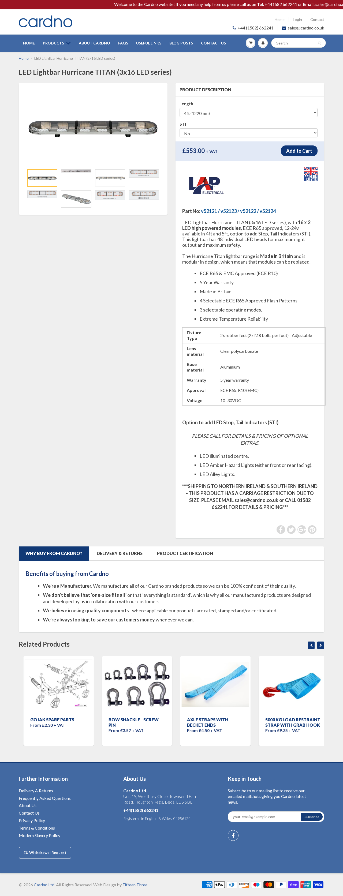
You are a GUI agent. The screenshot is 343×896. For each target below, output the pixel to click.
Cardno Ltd (44, 884)
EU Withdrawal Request (45, 852)
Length (186, 103)
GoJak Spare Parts (47, 719)
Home (280, 19)
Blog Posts (181, 43)
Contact (317, 19)
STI (183, 124)
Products (53, 43)
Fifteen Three (134, 884)
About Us (27, 805)
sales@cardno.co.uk (306, 27)
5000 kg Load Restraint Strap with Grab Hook (288, 722)
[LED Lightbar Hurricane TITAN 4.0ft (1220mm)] (93, 127)
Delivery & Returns (120, 553)
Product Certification (185, 553)
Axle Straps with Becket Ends (202, 722)
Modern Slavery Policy (39, 835)
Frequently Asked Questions (45, 798)
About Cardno (94, 43)
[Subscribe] (312, 817)
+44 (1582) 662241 (256, 27)
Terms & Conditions (37, 827)
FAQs (123, 43)
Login (297, 19)
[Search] (319, 43)
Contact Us (213, 43)
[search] (298, 43)
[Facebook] (233, 835)
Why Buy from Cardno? (53, 553)
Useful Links (148, 43)
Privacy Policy (32, 820)
